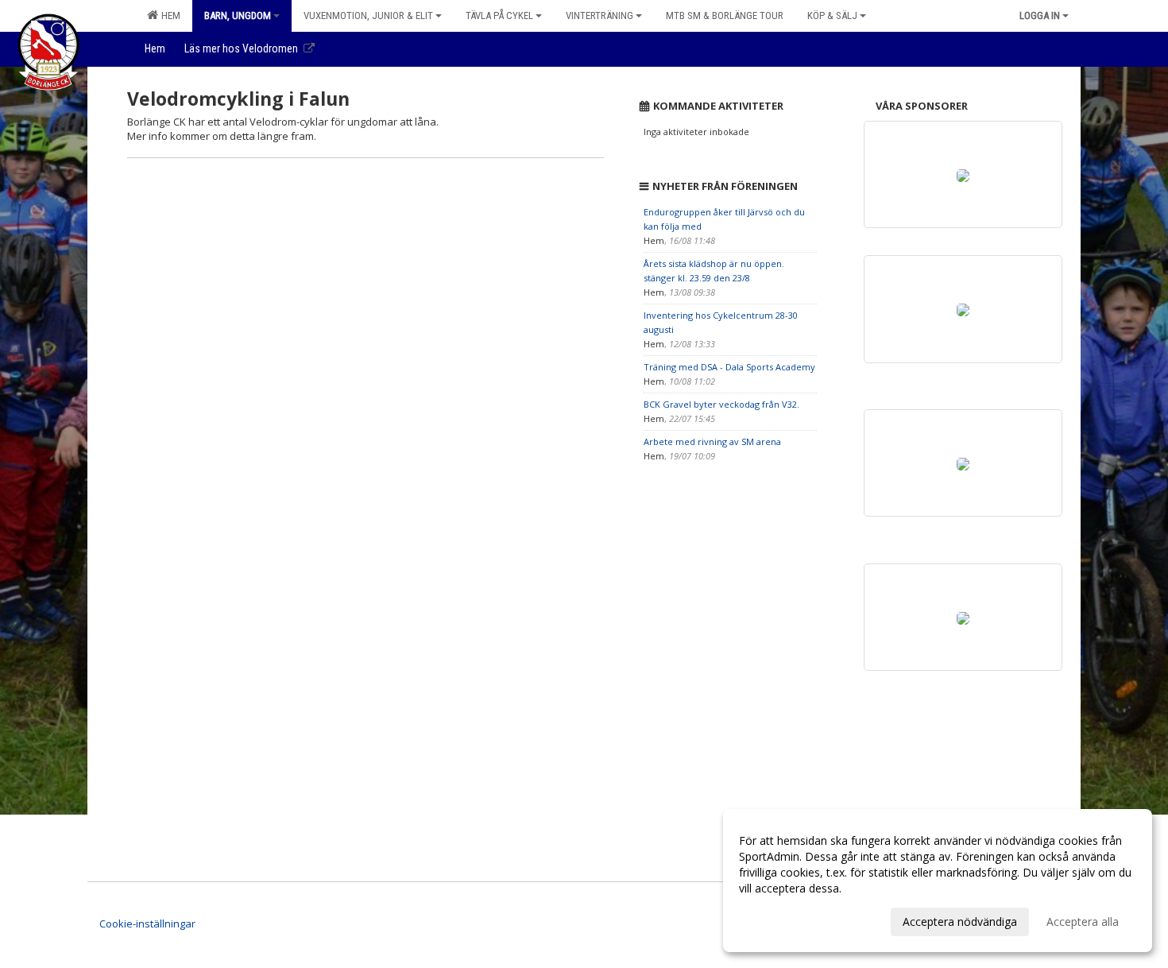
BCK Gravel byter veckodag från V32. (721, 404)
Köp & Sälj (832, 15)
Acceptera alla (1082, 921)
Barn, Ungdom (237, 15)
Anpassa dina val (782, 919)
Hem (168, 15)
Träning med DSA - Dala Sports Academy (729, 367)
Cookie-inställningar (147, 923)
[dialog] (937, 880)
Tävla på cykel (499, 15)
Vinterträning (599, 15)
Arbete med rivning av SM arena (712, 441)
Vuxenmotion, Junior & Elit (368, 15)
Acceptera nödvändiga (960, 921)
